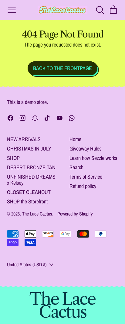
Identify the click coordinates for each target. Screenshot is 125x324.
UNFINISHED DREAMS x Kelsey (31, 179)
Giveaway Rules (85, 148)
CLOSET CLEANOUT (29, 192)
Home (75, 139)
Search (76, 167)
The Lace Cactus (37, 213)
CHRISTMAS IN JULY (29, 148)
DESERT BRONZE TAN (31, 167)
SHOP (13, 158)
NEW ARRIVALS (24, 139)
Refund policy (82, 186)
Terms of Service (85, 176)
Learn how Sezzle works (93, 158)
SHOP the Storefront (27, 201)
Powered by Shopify (75, 213)
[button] (100, 10)
